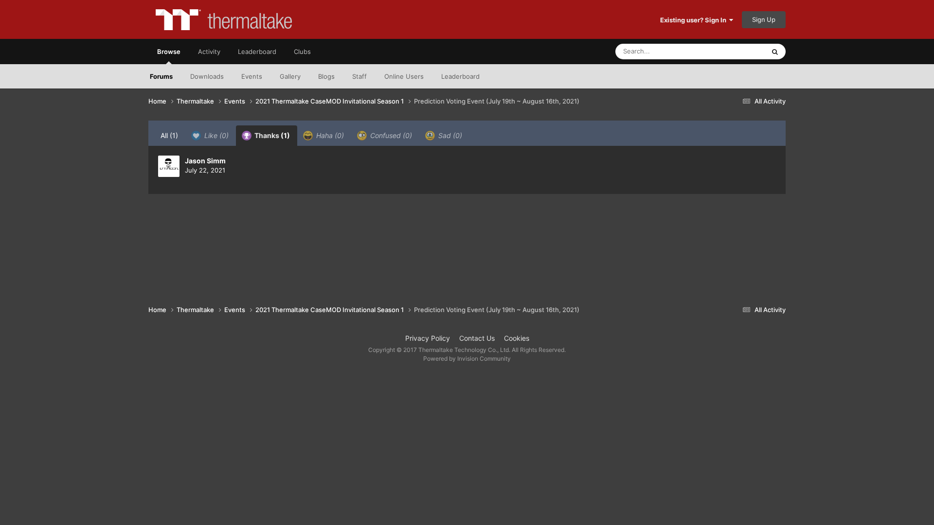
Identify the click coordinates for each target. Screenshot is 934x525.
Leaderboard (460, 76)
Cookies (516, 338)
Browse (168, 51)
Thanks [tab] (271, 135)
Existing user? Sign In (694, 20)
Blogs (326, 76)
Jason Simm (205, 161)
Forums (161, 76)
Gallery (290, 76)
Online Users (404, 76)
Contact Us (477, 338)
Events (251, 76)
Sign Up (763, 19)
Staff (359, 76)
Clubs (302, 51)
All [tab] (169, 135)
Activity (209, 51)
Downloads (207, 76)
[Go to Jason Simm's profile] (169, 166)
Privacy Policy (427, 338)
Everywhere (734, 51)
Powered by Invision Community (467, 358)
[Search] (775, 51)
